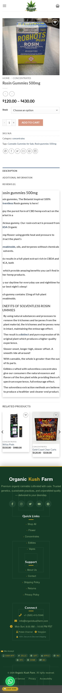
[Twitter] (30, 503)
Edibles (32, 542)
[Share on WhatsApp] (5, 151)
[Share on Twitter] (17, 151)
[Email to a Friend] (23, 151)
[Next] (59, 438)
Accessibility (46, 678)
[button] (4, 6)
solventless (6, 203)
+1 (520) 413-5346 (33, 615)
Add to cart (31, 122)
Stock (5, 110)
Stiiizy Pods (8, 444)
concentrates (22, 78)
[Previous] (3, 438)
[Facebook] (12, 503)
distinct (24, 334)
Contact (32, 576)
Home (6, 78)
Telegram (42, 631)
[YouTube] (39, 503)
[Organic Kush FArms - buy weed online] (31, 6)
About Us (32, 569)
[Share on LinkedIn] (35, 151)
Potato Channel (26, 631)
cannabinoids (7, 246)
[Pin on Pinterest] (29, 151)
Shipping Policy (32, 582)
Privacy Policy (32, 594)
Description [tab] (9, 171)
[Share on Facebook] (11, 151)
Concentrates (32, 536)
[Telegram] (48, 503)
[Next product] (5, 93)
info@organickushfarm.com (33, 620)
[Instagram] (21, 503)
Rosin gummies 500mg (45, 143)
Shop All (32, 524)
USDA (3, 227)
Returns (32, 588)
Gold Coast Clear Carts (44, 449)
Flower (32, 530)
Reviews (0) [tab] (9, 184)
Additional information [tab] (17, 177)
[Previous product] (11, 93)
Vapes (32, 548)
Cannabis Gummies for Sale (21, 143)
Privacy (32, 678)
